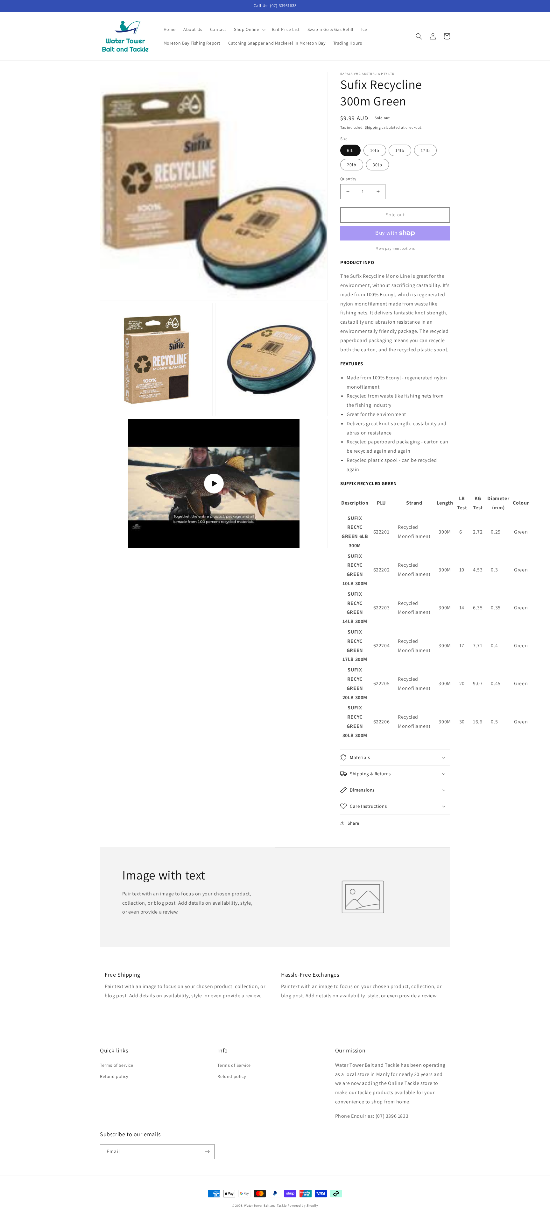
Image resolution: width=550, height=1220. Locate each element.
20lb (351, 165)
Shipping (373, 127)
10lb (374, 150)
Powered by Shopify (303, 1205)
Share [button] (353, 823)
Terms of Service (116, 1065)
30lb (377, 165)
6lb (350, 150)
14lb (400, 150)
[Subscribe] (207, 1151)
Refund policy (114, 1076)
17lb (425, 150)
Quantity (348, 179)
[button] (249, 29)
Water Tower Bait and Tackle (265, 1205)
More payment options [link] (395, 248)
